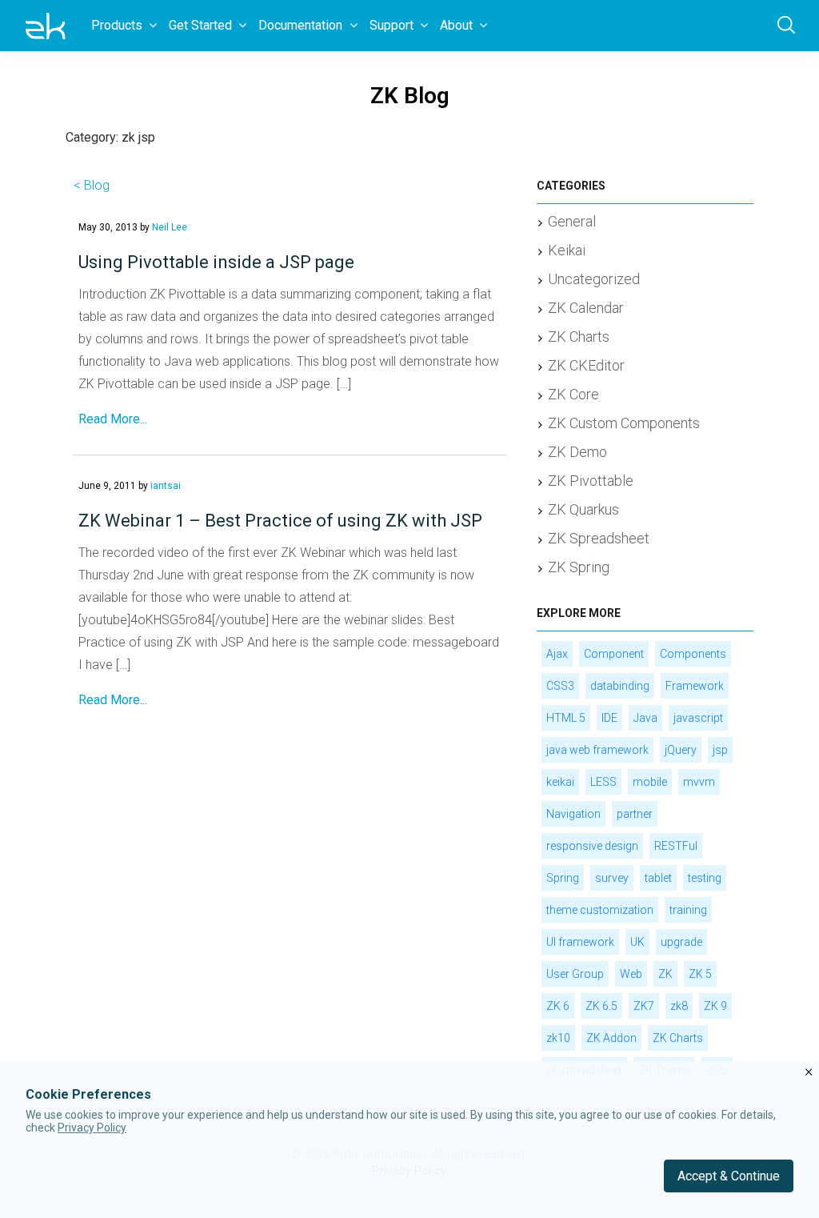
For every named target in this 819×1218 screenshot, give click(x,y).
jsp (720, 749)
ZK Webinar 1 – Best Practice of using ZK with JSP (280, 521)
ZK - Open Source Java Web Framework (46, 25)
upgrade (681, 942)
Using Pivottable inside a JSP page (216, 262)
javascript (698, 717)
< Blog (92, 185)
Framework (694, 685)
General (572, 221)
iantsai (165, 485)
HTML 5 (565, 717)
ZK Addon (611, 1038)
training (688, 909)
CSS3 (560, 685)
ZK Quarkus (583, 509)
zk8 (679, 1006)
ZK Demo (577, 451)
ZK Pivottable (590, 480)
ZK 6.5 (601, 1006)
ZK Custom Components (624, 423)
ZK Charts (578, 336)
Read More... (112, 419)
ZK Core (573, 394)
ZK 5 (700, 974)
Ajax (557, 653)
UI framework (580, 942)
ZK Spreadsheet (598, 538)
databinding (619, 685)
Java (645, 717)
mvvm (699, 781)
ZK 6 (557, 1006)
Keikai (566, 250)
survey (612, 877)
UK (637, 942)
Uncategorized (594, 278)
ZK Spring (578, 567)
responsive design (592, 845)
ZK (665, 974)
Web (631, 974)
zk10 (558, 1038)
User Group (575, 974)
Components (693, 653)
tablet (658, 877)
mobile (650, 781)
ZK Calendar (586, 307)
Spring (562, 877)
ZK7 (643, 1006)
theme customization (599, 909)
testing (704, 877)
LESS (603, 781)
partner (635, 813)
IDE (609, 717)
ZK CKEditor (586, 365)
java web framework (597, 749)
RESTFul (675, 845)
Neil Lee (169, 227)
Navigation (573, 813)
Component (614, 653)
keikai (560, 781)
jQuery (681, 749)
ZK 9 (715, 1006)
